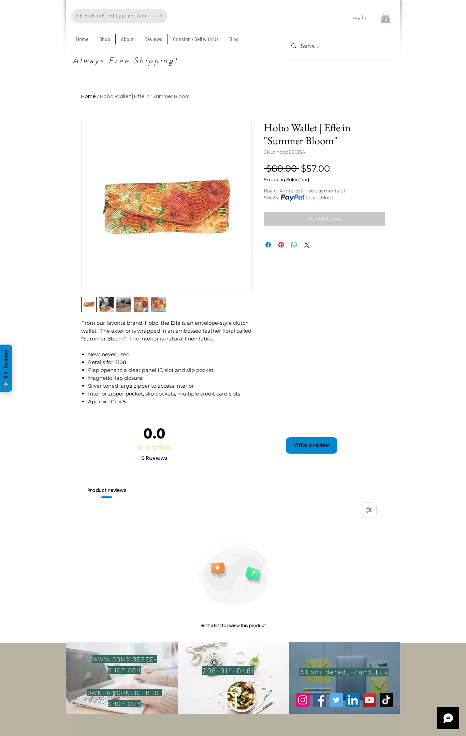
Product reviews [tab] (107, 490)
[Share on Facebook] (268, 245)
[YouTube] (369, 700)
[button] (385, 17)
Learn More (319, 198)
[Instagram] (302, 700)
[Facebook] (319, 700)
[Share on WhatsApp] (294, 245)
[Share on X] (307, 245)
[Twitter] (336, 700)
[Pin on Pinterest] (281, 245)
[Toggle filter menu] (369, 510)
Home (88, 96)
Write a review (311, 445)
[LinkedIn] (353, 700)
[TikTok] (386, 700)
